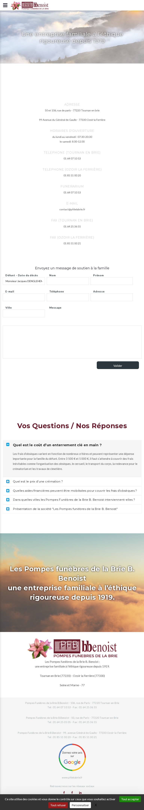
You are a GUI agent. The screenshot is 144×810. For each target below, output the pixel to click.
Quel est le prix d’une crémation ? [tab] (38, 481)
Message (55, 306)
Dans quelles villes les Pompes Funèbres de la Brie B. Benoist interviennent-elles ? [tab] (74, 499)
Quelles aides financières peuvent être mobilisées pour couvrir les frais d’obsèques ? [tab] (75, 490)
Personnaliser (80, 805)
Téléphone (56, 290)
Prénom (98, 274)
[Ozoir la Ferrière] (72, 792)
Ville (8, 306)
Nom (52, 274)
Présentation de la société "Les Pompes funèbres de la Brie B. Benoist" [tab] (65, 509)
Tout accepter (130, 799)
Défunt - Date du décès (21, 274)
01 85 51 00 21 (72, 243)
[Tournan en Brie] (64, 792)
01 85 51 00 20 (72, 175)
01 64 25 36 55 (72, 226)
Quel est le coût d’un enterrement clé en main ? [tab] (57, 445)
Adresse (99, 290)
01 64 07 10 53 (72, 158)
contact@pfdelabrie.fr (72, 209)
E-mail (9, 290)
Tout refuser (58, 805)
